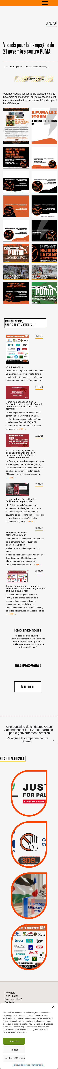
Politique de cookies (21, 1065)
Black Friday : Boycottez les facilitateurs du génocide (21, 500)
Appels (23, 809)
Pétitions (34, 813)
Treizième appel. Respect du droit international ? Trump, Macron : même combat (29, 834)
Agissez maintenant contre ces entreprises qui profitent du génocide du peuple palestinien (25, 588)
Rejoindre (9, 992)
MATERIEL (11, 67)
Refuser (14, 1049)
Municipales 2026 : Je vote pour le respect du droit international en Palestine (29, 884)
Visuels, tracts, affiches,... (37, 67)
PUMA (20, 67)
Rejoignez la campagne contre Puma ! (30, 739)
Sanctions (34, 809)
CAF (36, 941)
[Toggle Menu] (49, 3)
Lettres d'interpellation (29, 861)
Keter (28, 949)
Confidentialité (37, 1065)
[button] (53, 1006)
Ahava (33, 937)
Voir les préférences (15, 1058)
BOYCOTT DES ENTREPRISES (29, 852)
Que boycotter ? (14, 367)
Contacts (9, 1002)
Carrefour (25, 945)
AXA (21, 941)
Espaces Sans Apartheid (29, 901)
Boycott (23, 933)
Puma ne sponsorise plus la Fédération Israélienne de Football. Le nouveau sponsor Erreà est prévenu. (24, 405)
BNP (28, 941)
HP (34, 945)
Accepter (14, 1041)
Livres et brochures (28, 953)
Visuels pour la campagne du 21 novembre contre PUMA (28, 48)
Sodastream (28, 961)
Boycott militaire (29, 857)
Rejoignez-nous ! (27, 630)
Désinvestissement (40, 933)
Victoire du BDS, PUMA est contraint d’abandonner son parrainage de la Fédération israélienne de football (20, 454)
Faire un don (27, 686)
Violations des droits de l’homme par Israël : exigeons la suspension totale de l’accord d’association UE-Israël (29, 789)
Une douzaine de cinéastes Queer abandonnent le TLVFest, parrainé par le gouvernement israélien (28, 729)
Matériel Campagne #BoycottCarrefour (16, 533)
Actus (24, 813)
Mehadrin (24, 957)
